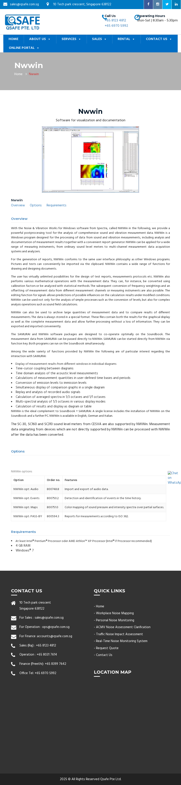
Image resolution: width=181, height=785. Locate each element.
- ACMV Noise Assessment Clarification (122, 627)
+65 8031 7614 (47, 654)
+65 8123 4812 (115, 20)
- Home (99, 606)
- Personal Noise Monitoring (114, 620)
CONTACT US (156, 39)
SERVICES (69, 39)
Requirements (56, 205)
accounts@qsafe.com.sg (54, 636)
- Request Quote (106, 648)
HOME (13, 39)
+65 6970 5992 (116, 26)
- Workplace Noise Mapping (114, 613)
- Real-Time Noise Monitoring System (120, 641)
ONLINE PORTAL (22, 48)
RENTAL (124, 39)
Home (18, 74)
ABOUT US (37, 39)
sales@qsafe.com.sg (49, 617)
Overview (18, 205)
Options (36, 205)
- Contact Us (103, 655)
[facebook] (148, 4)
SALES (97, 39)
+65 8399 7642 (55, 664)
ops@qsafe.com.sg (56, 627)
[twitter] (167, 4)
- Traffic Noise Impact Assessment (118, 634)
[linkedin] (176, 4)
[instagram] (157, 4)
